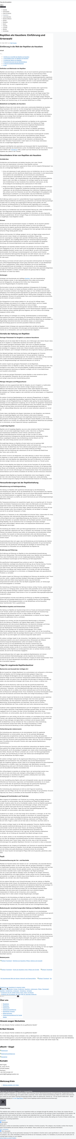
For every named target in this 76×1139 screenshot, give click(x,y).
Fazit (5, 65)
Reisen (5, 20)
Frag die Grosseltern (5, 2)
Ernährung (21, 989)
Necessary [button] (3, 1120)
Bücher (5, 29)
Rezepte (5, 22)
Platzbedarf (45, 989)
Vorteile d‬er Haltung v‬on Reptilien (12, 60)
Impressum (6, 1007)
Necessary (5, 1122)
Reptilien (27, 278)
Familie (5, 9)
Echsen (16, 989)
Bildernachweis (7, 1013)
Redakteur (6, 1006)
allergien (10, 989)
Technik (5, 25)
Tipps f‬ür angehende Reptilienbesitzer (14, 63)
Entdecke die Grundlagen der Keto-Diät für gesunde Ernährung (18, 994)
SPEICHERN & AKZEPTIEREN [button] (8, 1138)
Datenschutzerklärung (9, 1009)
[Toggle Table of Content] (1, 54)
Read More (20, 1098)
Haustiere (5, 15)
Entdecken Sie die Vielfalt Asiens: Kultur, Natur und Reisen (17, 992)
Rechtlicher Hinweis (9, 1011)
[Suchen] (18, 996)
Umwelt (5, 27)
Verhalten (29, 991)
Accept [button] (14, 1098)
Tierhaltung (14, 149)
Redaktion (6, 1004)
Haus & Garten (7, 13)
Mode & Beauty (7, 18)
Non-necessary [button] (4, 1129)
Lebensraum (34, 989)
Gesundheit (6, 11)
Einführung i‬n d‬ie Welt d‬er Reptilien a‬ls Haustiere (16, 56)
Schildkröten (9, 991)
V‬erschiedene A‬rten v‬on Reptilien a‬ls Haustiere (16, 58)
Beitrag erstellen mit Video (11, 1085)
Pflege (40, 989)
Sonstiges (5, 31)
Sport (4, 24)
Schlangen (16, 991)
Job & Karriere (7, 17)
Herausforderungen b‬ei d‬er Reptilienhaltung (15, 62)
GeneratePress (28, 1091)
